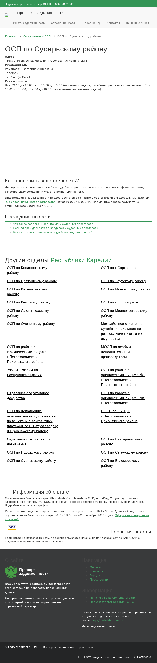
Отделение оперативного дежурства (28, 395)
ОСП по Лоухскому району (123, 280)
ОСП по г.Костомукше (119, 301)
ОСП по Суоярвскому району (31, 460)
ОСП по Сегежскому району (124, 452)
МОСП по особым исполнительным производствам (116, 351)
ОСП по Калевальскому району (27, 291)
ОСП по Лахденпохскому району (28, 313)
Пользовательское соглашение (112, 601)
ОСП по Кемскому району (28, 301)
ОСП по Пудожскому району (31, 452)
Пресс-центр (92, 23)
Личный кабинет (137, 23)
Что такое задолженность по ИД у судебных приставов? (53, 224)
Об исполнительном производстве (30, 201)
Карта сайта (84, 647)
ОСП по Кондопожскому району (27, 270)
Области (96, 567)
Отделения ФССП (63, 23)
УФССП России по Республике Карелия (24, 372)
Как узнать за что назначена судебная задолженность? (52, 232)
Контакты (113, 23)
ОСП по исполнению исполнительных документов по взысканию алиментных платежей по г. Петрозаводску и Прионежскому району (32, 420)
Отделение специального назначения (28, 441)
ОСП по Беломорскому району (120, 463)
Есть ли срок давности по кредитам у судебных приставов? (55, 228)
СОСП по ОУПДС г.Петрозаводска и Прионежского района (119, 415)
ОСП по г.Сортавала (118, 267)
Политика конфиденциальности (112, 597)
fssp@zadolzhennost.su (108, 620)
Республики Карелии (81, 259)
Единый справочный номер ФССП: (39, 4)
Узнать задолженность (29, 23)
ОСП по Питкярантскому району (121, 441)
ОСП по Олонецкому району (31, 323)
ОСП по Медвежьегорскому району (124, 313)
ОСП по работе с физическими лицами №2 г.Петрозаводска (123, 397)
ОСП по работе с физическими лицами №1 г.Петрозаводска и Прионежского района (123, 377)
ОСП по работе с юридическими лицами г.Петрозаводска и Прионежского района (27, 354)
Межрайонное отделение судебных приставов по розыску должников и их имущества (122, 331)
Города (95, 575)
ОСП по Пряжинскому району (32, 280)
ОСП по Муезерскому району (125, 288)
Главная (11, 36)
